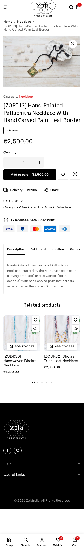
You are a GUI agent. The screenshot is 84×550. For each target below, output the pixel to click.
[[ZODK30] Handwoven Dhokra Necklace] (22, 333)
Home (8, 21)
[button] (75, 174)
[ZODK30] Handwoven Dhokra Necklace (20, 360)
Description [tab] (16, 249)
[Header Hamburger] (6, 7)
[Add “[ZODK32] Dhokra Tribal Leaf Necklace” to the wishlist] (75, 320)
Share (54, 190)
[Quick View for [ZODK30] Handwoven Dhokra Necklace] (35, 328)
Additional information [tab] (47, 249)
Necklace (24, 21)
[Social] (7, 450)
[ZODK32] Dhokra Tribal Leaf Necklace (61, 358)
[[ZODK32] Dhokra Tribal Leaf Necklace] (62, 333)
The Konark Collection (54, 207)
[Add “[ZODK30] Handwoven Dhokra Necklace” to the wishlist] (35, 320)
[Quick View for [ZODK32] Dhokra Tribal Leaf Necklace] (75, 328)
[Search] (71, 7)
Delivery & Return (23, 190)
